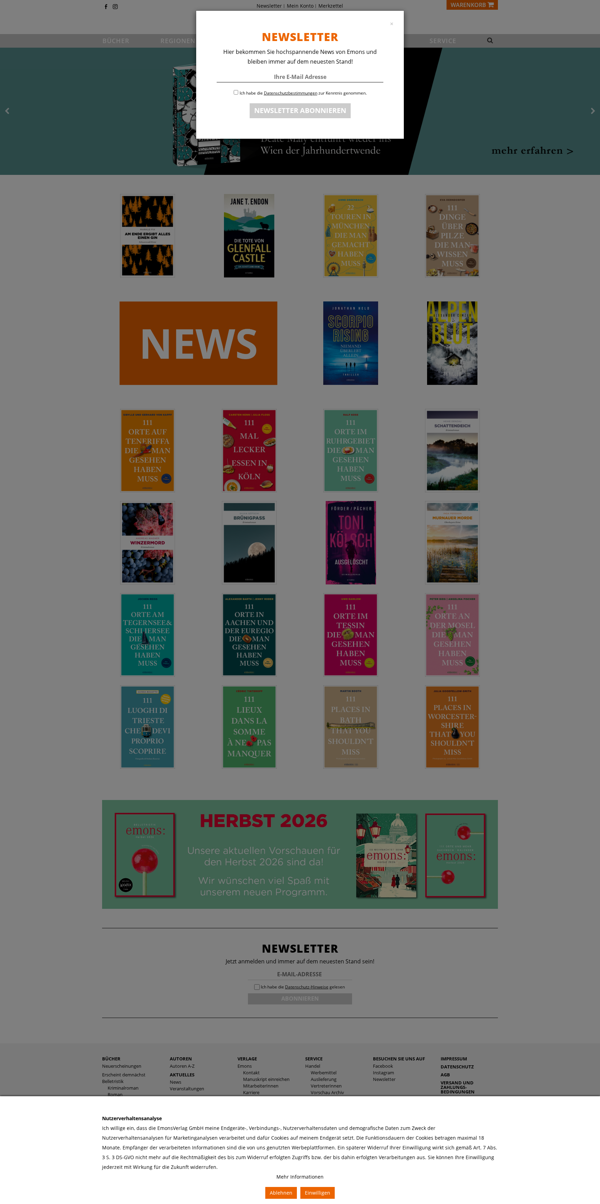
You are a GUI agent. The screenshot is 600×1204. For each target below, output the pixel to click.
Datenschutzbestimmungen (290, 93)
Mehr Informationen (300, 1176)
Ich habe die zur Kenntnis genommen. (303, 93)
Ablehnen (281, 1192)
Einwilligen (317, 1192)
